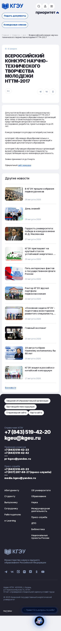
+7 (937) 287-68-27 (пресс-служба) (27, 472)
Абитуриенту (11, 490)
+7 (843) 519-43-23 (16, 469)
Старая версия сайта (16, 412)
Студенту (9, 496)
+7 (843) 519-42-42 (16, 452)
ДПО (33, 523)
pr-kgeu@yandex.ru (17, 458)
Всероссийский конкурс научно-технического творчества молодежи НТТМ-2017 (30, 36)
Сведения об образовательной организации (27, 401)
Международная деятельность (40, 509)
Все (8, 91)
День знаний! (32, 208)
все (24, 35)
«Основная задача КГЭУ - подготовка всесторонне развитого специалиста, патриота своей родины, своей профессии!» (40, 313)
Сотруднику (11, 508)
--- (6, 455)
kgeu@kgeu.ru (22, 438)
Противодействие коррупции (20, 407)
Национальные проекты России (40, 536)
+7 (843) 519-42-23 (16, 449)
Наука (34, 502)
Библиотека (38, 529)
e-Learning (10, 520)
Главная (5, 35)
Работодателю (12, 514)
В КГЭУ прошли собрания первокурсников (39, 190)
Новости (16, 35)
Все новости (10, 388)
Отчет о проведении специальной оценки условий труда (28, 592)
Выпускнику (11, 502)
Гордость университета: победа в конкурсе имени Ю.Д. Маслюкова (40, 231)
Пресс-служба (39, 517)
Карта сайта (36, 412)
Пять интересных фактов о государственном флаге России (40, 271)
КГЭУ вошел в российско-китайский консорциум (40, 369)
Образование (38, 496)
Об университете (41, 490)
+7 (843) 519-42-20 (27, 432)
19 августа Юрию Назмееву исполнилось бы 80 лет (40, 350)
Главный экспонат (35, 327)
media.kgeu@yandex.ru (20, 478)
